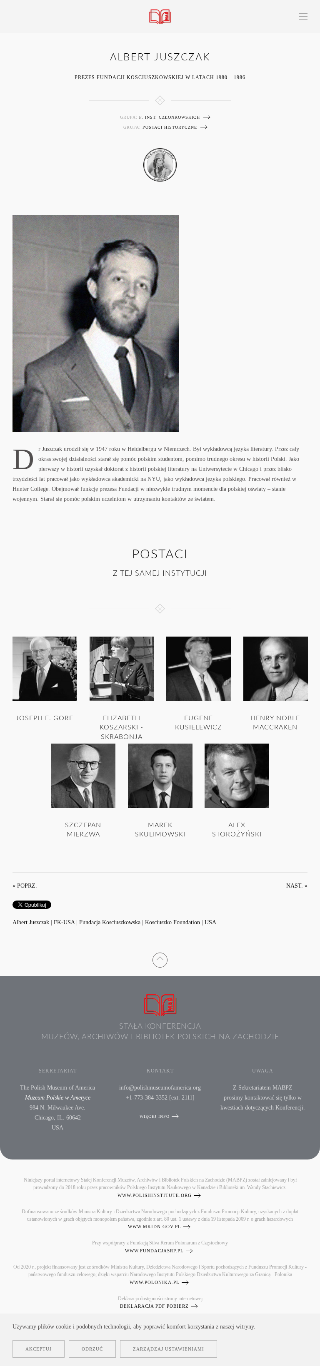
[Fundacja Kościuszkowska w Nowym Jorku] (160, 165)
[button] (303, 16)
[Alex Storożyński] (237, 775)
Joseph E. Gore (44, 718)
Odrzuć (92, 1348)
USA (210, 922)
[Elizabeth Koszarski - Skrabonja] (122, 668)
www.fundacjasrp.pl (154, 1250)
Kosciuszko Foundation (172, 922)
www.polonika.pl (155, 1282)
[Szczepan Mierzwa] (83, 775)
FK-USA (64, 922)
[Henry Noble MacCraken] (275, 668)
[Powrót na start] (160, 16)
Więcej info (155, 1116)
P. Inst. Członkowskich (169, 117)
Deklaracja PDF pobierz (154, 1306)
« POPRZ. (24, 886)
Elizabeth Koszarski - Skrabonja (121, 727)
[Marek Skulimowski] (160, 775)
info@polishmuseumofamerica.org (160, 1088)
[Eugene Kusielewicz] (198, 668)
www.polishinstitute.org (155, 1195)
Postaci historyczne (169, 127)
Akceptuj (38, 1348)
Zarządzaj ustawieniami (168, 1348)
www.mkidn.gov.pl (154, 1226)
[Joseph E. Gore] (44, 668)
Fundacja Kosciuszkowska (109, 922)
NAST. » (297, 886)
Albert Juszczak (30, 922)
